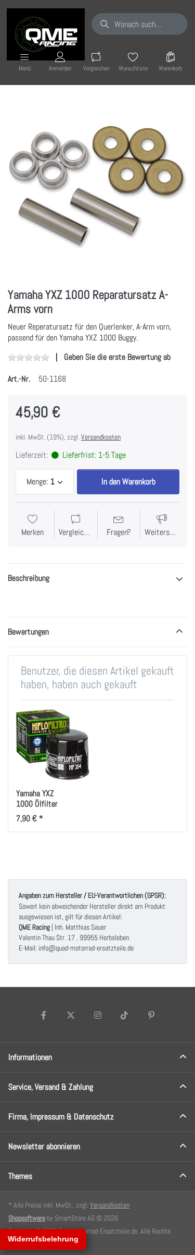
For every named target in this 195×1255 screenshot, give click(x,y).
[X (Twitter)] (70, 1015)
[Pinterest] (151, 1015)
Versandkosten (101, 437)
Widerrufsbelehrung (43, 1239)
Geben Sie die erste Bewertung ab (117, 356)
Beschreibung (28, 577)
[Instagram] (97, 1015)
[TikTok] (124, 1015)
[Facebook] (44, 1015)
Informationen (30, 1057)
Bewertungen (28, 631)
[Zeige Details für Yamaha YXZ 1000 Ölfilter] (52, 745)
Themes (20, 1176)
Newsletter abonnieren (44, 1146)
